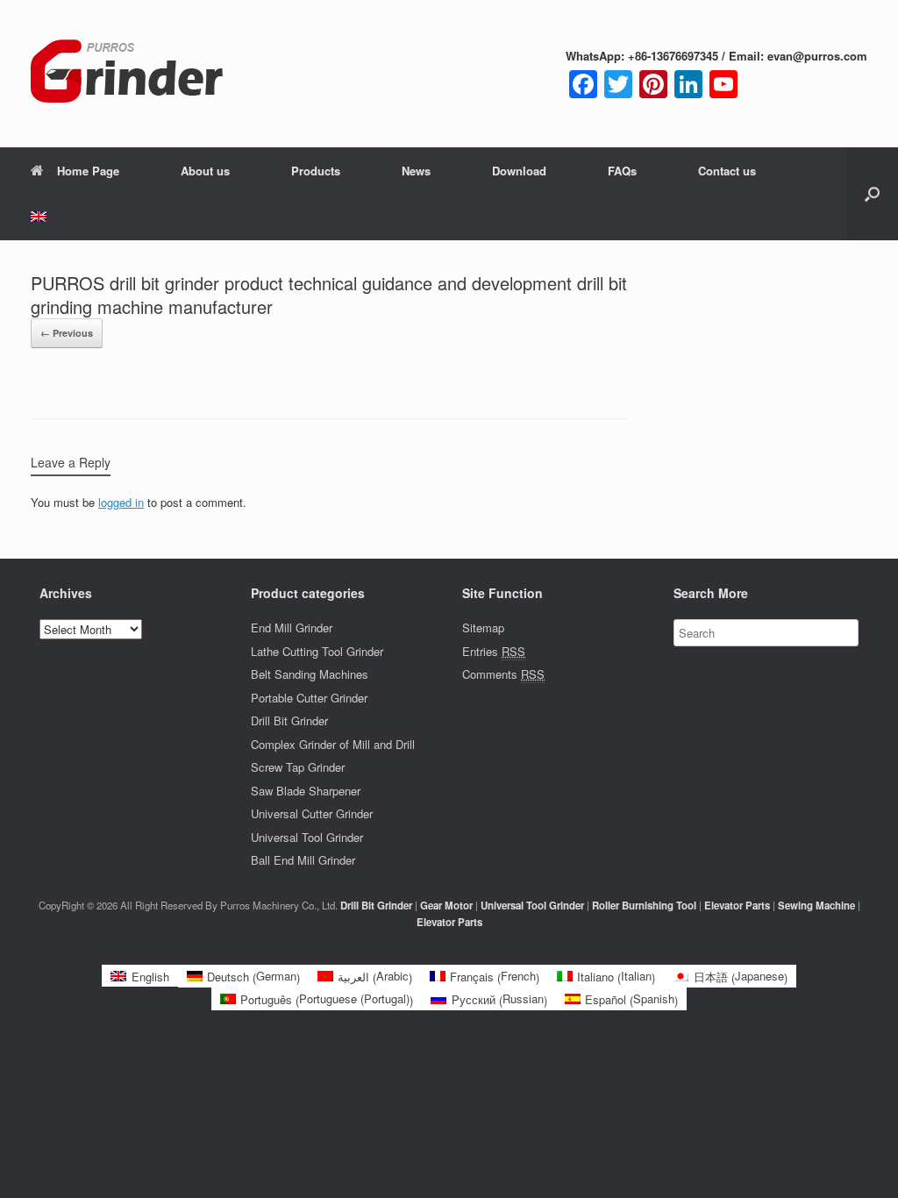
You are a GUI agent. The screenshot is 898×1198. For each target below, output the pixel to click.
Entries (493, 651)
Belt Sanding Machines (309, 674)
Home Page (88, 170)
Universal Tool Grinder (307, 837)
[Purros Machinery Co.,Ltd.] (127, 73)
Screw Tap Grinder (298, 767)
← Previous (66, 332)
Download (519, 170)
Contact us (727, 170)
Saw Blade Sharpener (305, 790)
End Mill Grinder (291, 627)
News (416, 170)
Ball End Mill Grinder (303, 860)
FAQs (622, 170)
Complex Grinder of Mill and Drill (333, 744)
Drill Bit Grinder (289, 720)
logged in (121, 502)
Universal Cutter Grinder (312, 813)
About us (205, 170)
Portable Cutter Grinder (309, 697)
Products (315, 170)
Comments (503, 674)
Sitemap (483, 627)
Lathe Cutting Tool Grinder (317, 651)
